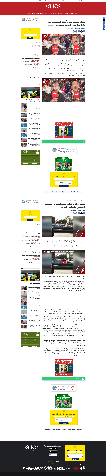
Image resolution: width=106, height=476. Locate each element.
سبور (33, 13)
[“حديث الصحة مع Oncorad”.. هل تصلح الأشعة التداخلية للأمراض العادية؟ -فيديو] (24, 125)
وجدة (46, 192)
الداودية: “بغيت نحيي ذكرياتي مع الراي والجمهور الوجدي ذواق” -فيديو (34, 109)
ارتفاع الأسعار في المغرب (69, 192)
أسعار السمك (79, 192)
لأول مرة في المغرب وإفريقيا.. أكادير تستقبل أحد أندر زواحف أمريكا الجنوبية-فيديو (34, 115)
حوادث (56, 13)
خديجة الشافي (77, 28)
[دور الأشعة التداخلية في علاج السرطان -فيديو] (24, 135)
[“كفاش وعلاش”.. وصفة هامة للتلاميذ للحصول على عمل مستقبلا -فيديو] (24, 105)
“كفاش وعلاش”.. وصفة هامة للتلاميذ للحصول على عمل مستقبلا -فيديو (34, 105)
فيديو (41, 13)
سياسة (66, 13)
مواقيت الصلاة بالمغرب (70, 474)
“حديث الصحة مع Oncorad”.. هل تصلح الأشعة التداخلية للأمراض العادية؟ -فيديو (34, 125)
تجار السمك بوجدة (53, 192)
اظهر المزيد (30, 80)
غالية (37, 13)
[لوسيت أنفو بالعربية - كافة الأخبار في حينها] (53, 6)
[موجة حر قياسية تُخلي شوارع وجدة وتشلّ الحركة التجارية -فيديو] (24, 130)
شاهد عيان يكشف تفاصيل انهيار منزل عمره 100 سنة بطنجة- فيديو (34, 119)
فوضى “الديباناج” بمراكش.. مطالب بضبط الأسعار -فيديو (34, 139)
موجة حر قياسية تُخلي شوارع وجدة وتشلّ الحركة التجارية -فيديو (34, 129)
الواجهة (60, 192)
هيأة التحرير (83, 474)
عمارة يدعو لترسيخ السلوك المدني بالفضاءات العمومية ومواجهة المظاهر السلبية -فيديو (34, 144)
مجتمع (71, 13)
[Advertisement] (63, 111)
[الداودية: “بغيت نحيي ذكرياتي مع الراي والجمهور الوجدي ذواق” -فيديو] (24, 110)
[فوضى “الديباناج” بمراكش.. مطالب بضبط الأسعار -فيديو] (24, 140)
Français (28, 13)
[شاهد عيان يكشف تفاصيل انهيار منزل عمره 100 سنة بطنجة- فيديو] (24, 120)
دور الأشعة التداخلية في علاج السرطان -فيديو (35, 134)
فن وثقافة (46, 13)
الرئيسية (76, 13)
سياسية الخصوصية (78, 474)
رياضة (52, 13)
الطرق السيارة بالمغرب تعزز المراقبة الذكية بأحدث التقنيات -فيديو (31, 100)
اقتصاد (61, 13)
